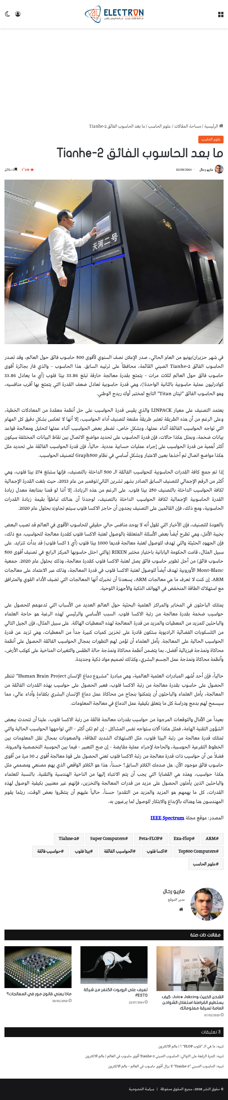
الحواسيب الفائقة (118, 851)
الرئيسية (211, 126)
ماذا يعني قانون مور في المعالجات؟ (39, 994)
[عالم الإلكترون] (114, 14)
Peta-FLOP (149, 839)
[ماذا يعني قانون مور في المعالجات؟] (38, 967)
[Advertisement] (114, 75)
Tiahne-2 (67, 839)
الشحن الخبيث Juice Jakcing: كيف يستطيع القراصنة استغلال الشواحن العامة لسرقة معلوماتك (193, 1002)
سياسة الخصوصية (141, 1089)
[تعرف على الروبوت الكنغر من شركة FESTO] (114, 965)
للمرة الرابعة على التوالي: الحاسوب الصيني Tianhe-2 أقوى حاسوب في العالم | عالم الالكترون (150, 1056)
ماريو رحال (206, 170)
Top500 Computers (197, 851)
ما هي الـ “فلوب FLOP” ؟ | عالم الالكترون (186, 1046)
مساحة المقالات (187, 126)
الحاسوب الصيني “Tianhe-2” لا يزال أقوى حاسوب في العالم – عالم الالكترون (161, 1066)
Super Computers (107, 839)
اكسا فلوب (155, 851)
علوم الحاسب (159, 126)
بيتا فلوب (82, 851)
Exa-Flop (183, 839)
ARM (211, 839)
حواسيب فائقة (49, 851)
